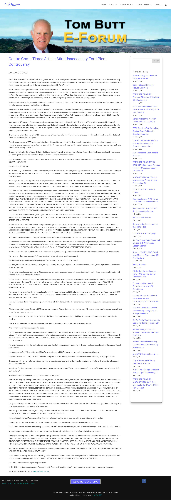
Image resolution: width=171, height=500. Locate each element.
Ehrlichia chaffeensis (142, 217)
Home (103, 5)
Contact (158, 5)
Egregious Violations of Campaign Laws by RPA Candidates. (143, 286)
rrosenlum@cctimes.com (40, 471)
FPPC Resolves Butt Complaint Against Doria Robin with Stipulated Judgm (146, 131)
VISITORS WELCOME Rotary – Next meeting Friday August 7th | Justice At (145, 180)
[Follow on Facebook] (144, 481)
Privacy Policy (7, 483)
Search (156, 61)
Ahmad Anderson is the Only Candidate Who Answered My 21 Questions (145, 344)
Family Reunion (139, 264)
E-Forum (113, 5)
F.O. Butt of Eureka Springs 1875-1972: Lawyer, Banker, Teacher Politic (144, 274)
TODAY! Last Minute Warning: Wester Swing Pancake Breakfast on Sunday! (145, 143)
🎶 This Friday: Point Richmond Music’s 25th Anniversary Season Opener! (146, 243)
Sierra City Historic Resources (145, 354)
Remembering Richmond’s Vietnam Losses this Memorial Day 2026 (146, 332)
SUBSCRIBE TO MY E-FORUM (85, 482)
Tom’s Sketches (144, 5)
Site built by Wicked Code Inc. (24, 483)
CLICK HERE (98, 495)
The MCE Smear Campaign (144, 233)
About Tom (125, 5)
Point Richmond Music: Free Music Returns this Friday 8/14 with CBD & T (146, 109)
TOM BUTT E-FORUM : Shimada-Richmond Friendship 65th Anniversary (146, 97)
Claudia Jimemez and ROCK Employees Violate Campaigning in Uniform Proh (145, 298)
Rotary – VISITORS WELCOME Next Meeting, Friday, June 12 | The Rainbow (146, 255)
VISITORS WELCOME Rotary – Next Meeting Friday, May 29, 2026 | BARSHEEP (145, 311)
